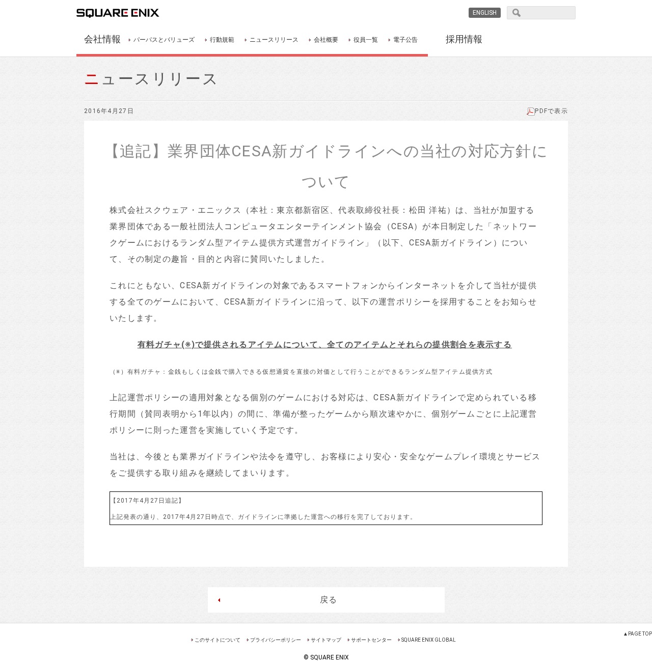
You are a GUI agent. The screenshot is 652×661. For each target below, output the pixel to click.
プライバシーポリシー (275, 640)
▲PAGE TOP (637, 634)
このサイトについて (217, 640)
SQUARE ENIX (129, 13)
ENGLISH (485, 12)
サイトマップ (326, 640)
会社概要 (326, 39)
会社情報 (102, 39)
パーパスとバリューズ (164, 39)
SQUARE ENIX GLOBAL (428, 640)
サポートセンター (371, 640)
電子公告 (405, 39)
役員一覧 (366, 39)
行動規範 (222, 39)
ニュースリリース (274, 39)
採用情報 (464, 39)
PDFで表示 (551, 111)
